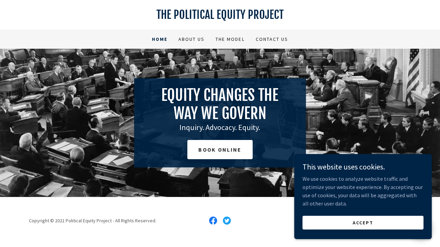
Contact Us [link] (272, 39)
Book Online (219, 149)
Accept (363, 222)
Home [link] (159, 39)
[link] (220, 16)
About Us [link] (191, 39)
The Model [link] (230, 39)
